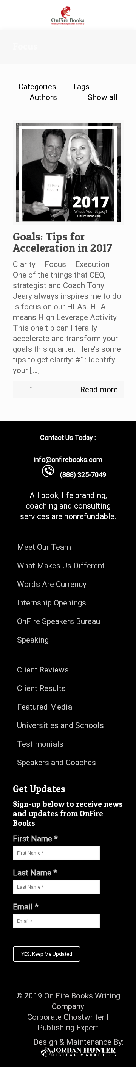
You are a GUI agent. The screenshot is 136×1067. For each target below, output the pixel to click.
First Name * (35, 838)
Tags (81, 86)
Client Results (41, 688)
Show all (102, 97)
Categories (37, 86)
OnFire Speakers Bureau (58, 621)
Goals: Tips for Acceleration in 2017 (62, 241)
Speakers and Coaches (56, 762)
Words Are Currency (52, 584)
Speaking (33, 639)
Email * (26, 906)
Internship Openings (51, 602)
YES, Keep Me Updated (46, 954)
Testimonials (40, 744)
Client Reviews (43, 669)
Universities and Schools (60, 725)
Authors (43, 97)
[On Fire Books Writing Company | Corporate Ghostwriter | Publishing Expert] (68, 15)
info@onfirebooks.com (68, 459)
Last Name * (35, 872)
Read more (99, 389)
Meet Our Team (44, 547)
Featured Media (44, 706)
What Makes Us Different (61, 565)
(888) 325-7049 (80, 475)
